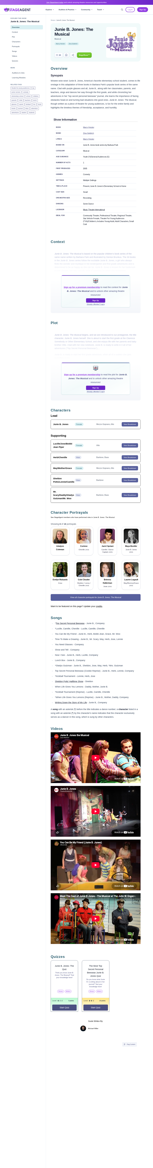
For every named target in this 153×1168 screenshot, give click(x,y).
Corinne (83, 546)
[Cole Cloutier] (83, 569)
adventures (15, 112)
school (28, 96)
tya (33, 88)
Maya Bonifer (131, 546)
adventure (34, 108)
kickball (28, 104)
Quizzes (15, 61)
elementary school (18, 96)
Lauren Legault (131, 580)
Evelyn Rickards (60, 580)
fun (34, 104)
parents (14, 100)
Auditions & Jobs (18, 73)
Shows (53, 20)
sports (21, 104)
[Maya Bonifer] (131, 536)
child (20, 100)
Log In (130, 10)
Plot (13, 37)
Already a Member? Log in (96, 304)
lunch (35, 100)
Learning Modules (19, 78)
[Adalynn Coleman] (60, 536)
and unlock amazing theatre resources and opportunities (76, 2)
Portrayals (16, 46)
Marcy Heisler (60, 44)
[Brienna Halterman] (107, 569)
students (31, 112)
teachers (27, 100)
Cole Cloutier (84, 580)
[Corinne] (83, 536)
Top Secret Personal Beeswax (70, 623)
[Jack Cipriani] (107, 536)
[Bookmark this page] (66, 55)
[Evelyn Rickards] (60, 569)
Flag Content (131, 1044)
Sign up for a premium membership (82, 287)
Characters (16, 42)
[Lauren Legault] (131, 569)
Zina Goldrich (73, 44)
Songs (14, 51)
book (39, 104)
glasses (14, 104)
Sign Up (95, 300)
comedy (25, 92)
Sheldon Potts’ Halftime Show (69, 681)
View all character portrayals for (95, 597)
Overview (15, 27)
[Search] (122, 9)
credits (99, 606)
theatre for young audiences (21, 88)
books (14, 108)
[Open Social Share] (73, 55)
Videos (14, 56)
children (35, 96)
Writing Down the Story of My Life (71, 702)
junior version (16, 92)
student (24, 112)
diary (27, 108)
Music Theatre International (94, 210)
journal (20, 108)
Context (15, 32)
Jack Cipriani (107, 546)
